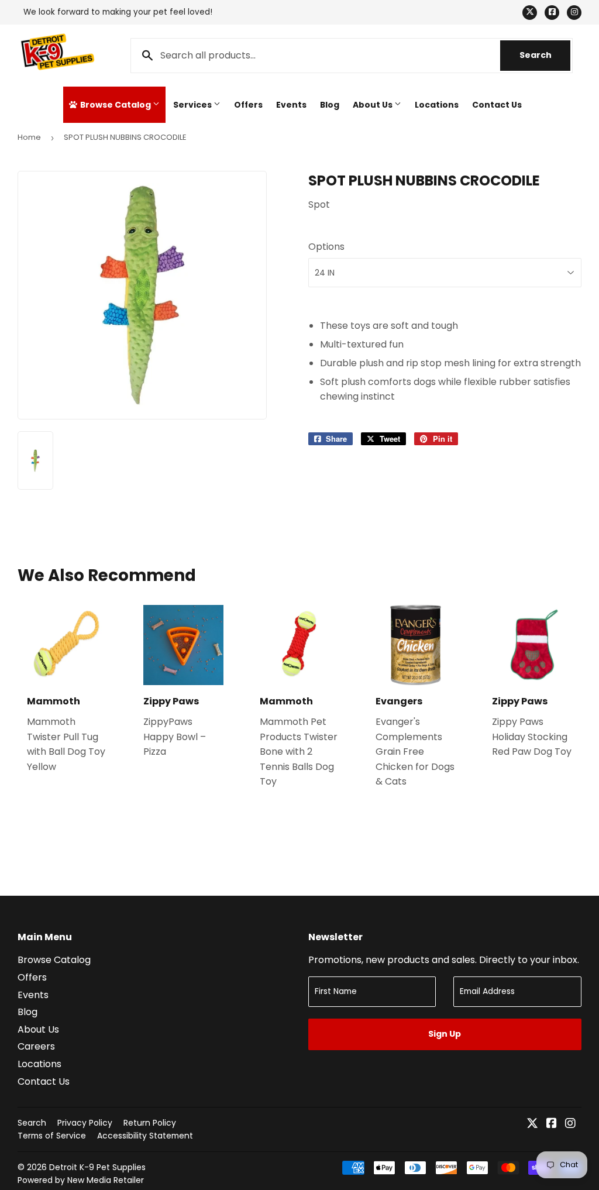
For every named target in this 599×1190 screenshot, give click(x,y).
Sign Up (444, 1034)
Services (193, 105)
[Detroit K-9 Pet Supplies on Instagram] (570, 1124)
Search (544, 55)
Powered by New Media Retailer (81, 1180)
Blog (329, 105)
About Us (373, 105)
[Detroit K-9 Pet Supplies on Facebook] (551, 1124)
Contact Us (497, 105)
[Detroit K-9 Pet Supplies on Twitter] (532, 1124)
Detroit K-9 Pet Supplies (97, 1167)
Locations (437, 105)
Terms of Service (52, 1135)
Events (291, 105)
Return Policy (149, 1123)
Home (29, 137)
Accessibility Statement (145, 1135)
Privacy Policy (84, 1123)
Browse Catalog (115, 105)
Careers (36, 1046)
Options (326, 246)
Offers (248, 105)
